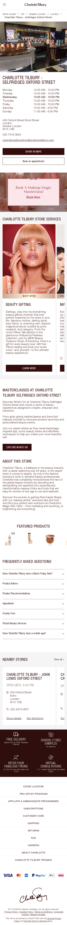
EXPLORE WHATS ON (17, 447)
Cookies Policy (26, 912)
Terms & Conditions (43, 912)
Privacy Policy (11, 912)
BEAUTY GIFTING (18, 304)
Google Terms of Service (35, 921)
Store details (14, 718)
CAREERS (33, 845)
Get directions (35, 718)
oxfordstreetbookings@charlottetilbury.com (28, 140)
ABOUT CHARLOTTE (33, 852)
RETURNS (33, 830)
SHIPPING (33, 823)
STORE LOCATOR (33, 786)
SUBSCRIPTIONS (33, 808)
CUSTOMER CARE (33, 815)
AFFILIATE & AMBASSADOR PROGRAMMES (33, 801)
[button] (33, 574)
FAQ (33, 838)
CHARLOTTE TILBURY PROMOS (33, 860)
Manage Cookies (37, 914)
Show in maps (34, 151)
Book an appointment (33, 161)
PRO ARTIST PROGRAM (33, 793)
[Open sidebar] (5, 5)
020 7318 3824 (12, 134)
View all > (59, 659)
